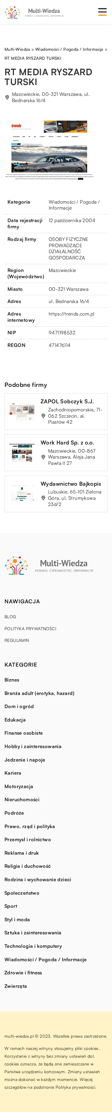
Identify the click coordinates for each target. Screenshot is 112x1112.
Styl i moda (17, 919)
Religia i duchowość (27, 866)
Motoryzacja (18, 786)
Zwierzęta (15, 986)
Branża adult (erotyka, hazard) (39, 693)
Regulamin (16, 640)
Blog (10, 616)
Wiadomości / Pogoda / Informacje (45, 959)
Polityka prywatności (30, 628)
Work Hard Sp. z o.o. (67, 442)
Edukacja (15, 720)
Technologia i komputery (33, 946)
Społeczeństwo (21, 893)
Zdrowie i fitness (23, 973)
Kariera (13, 773)
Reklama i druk (21, 853)
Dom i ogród (19, 706)
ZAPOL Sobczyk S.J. (67, 401)
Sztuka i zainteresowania (33, 933)
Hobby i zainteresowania (33, 746)
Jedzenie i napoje (24, 760)
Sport (10, 906)
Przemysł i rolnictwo (27, 839)
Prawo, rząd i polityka (29, 826)
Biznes (11, 680)
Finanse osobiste (23, 733)
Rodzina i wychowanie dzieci (37, 879)
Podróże (14, 813)
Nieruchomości (21, 799)
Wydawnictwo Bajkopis (71, 483)
